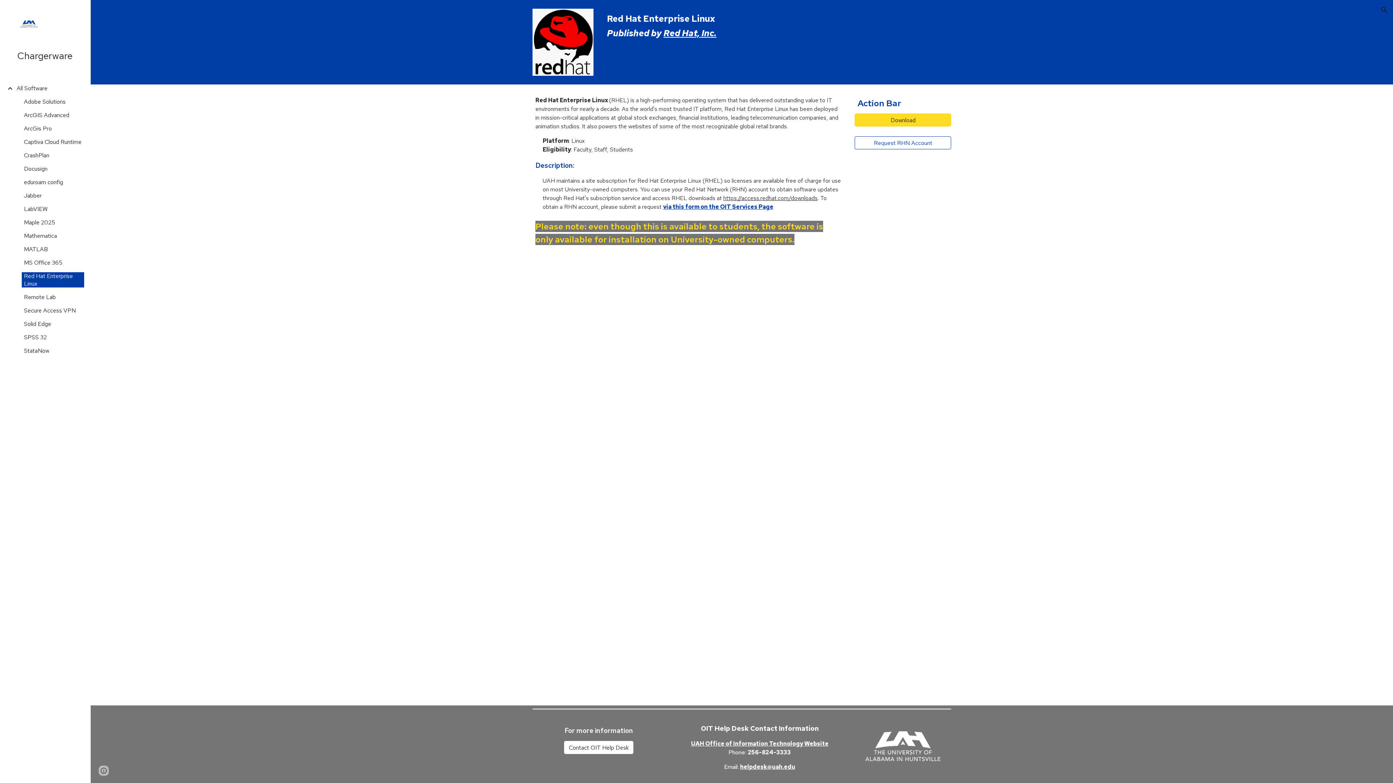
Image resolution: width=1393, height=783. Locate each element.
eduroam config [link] (43, 182)
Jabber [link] (33, 195)
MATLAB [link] (36, 249)
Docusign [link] (36, 169)
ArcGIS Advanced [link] (46, 115)
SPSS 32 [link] (35, 337)
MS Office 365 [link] (43, 262)
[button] (1384, 10)
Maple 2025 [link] (39, 222)
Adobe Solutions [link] (45, 101)
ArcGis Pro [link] (38, 128)
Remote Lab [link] (40, 297)
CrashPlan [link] (36, 155)
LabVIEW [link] (36, 209)
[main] (777, 26)
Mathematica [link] (40, 236)
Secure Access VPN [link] (50, 310)
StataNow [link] (36, 351)
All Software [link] (32, 88)
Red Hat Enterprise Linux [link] (48, 279)
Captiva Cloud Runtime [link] (53, 142)
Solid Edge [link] (37, 324)
